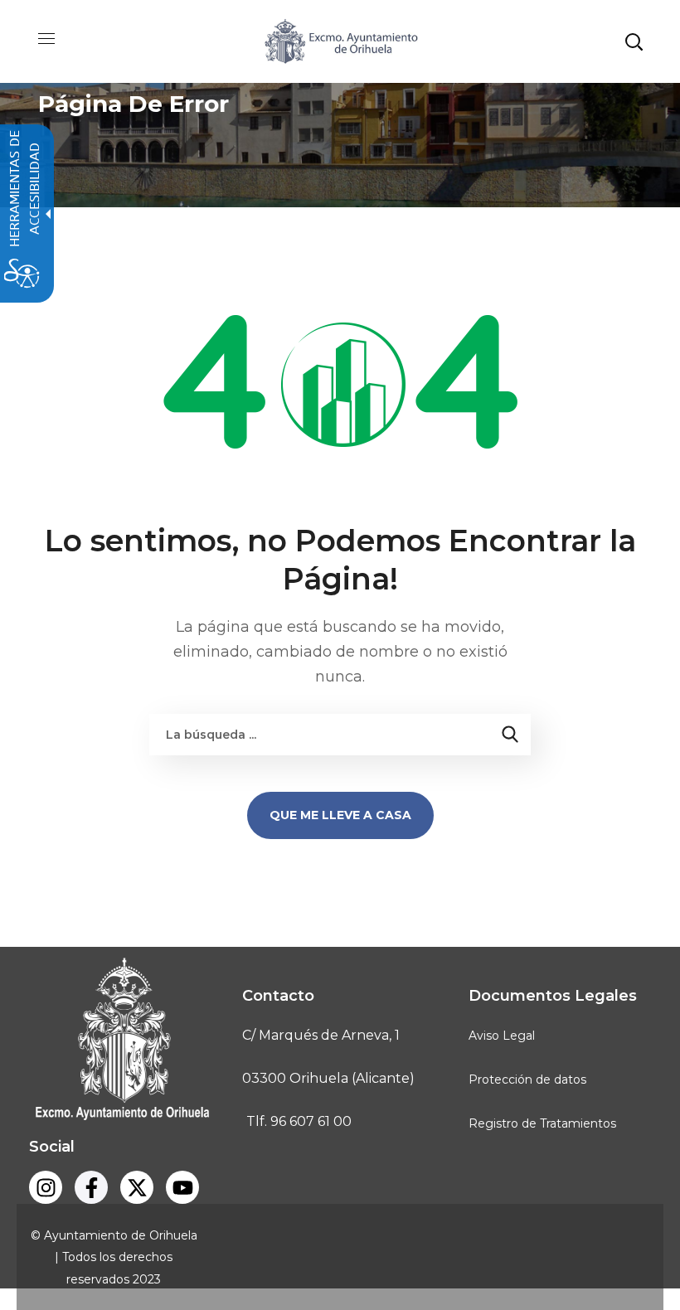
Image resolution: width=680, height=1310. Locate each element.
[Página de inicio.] (340, 40)
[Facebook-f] (91, 1187)
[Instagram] (45, 1187)
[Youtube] (182, 1187)
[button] (633, 41)
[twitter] (136, 1187)
